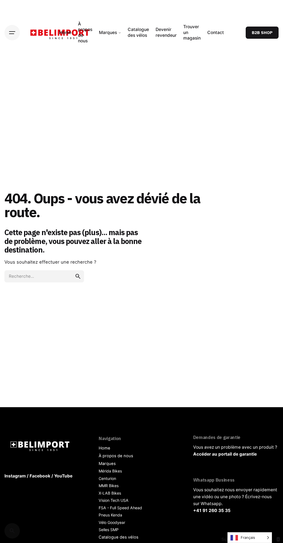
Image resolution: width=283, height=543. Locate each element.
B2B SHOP (262, 32)
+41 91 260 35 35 (211, 510)
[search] (78, 276)
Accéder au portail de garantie (225, 454)
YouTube (63, 476)
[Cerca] (12, 531)
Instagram (15, 476)
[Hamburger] (12, 32)
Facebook (40, 476)
